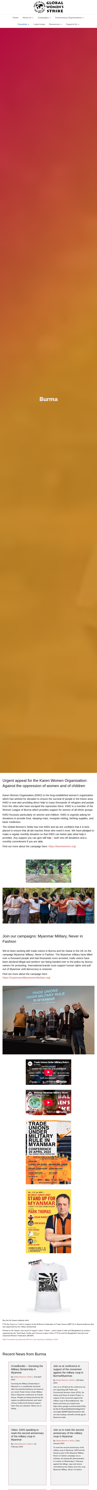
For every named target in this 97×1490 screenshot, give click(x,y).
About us (26, 18)
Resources (54, 24)
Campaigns (43, 18)
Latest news (39, 24)
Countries (22, 24)
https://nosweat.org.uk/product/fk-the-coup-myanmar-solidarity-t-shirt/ (30, 1339)
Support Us (71, 24)
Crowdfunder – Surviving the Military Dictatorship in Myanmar (27, 1369)
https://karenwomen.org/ (62, 846)
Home (15, 18)
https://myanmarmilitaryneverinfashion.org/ (26, 977)
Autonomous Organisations (68, 18)
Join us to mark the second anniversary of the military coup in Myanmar (68, 1433)
